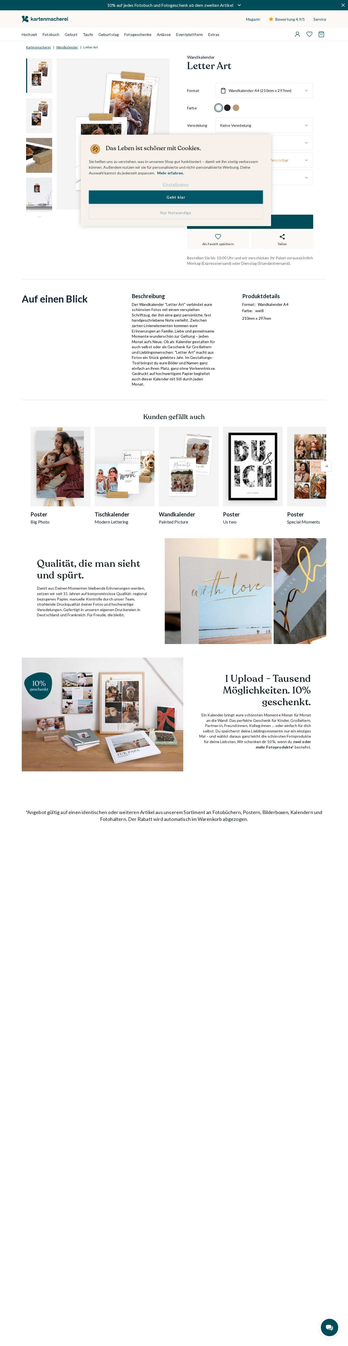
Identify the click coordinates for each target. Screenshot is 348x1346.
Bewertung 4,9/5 (290, 19)
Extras (213, 34)
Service (319, 19)
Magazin (253, 19)
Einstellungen (176, 184)
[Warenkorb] (321, 34)
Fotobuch (51, 34)
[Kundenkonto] (297, 34)
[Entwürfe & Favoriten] (309, 34)
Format (193, 90)
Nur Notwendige (175, 212)
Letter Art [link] (90, 47)
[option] (218, 108)
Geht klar (175, 197)
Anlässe (164, 34)
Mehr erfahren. (170, 173)
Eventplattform (189, 34)
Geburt (71, 34)
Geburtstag (108, 34)
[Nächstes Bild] (39, 217)
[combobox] (264, 90)
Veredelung (197, 125)
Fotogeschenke (137, 34)
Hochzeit (29, 34)
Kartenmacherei (38, 47)
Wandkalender (67, 47)
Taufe (88, 34)
